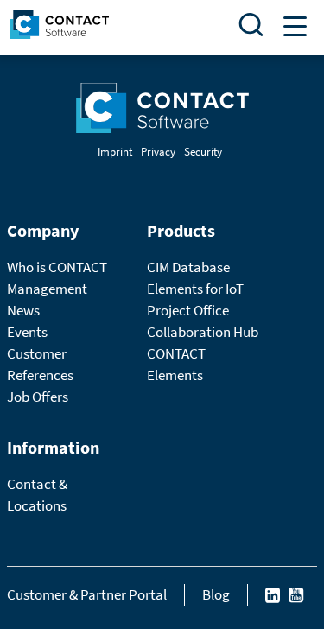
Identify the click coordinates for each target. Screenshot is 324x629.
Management (47, 288)
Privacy (158, 151)
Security (203, 151)
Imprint (115, 151)
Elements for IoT (195, 288)
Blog (216, 594)
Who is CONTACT (57, 266)
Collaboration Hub (202, 331)
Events (27, 331)
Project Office (188, 310)
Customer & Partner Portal (87, 594)
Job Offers (37, 396)
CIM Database (188, 266)
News (23, 310)
